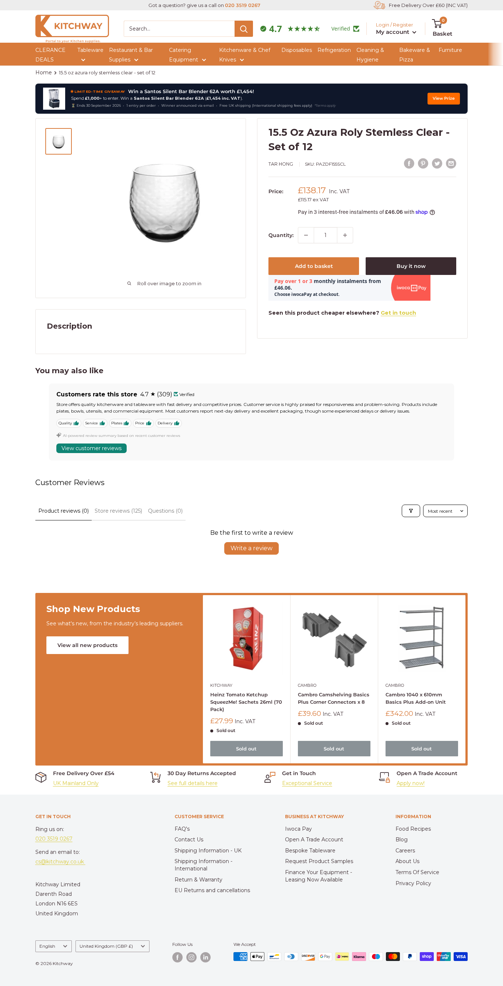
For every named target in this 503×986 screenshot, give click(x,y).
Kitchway (221, 685)
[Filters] (411, 511)
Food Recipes (413, 829)
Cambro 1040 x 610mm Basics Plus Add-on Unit (415, 697)
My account (393, 31)
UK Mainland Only (76, 783)
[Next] (465, 679)
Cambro (307, 685)
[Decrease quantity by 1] (306, 235)
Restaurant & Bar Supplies (131, 55)
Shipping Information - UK (208, 850)
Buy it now (411, 266)
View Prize (444, 98)
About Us (407, 861)
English (47, 946)
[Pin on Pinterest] (423, 163)
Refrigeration (334, 50)
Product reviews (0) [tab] (63, 511)
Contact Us (189, 839)
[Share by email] (451, 163)
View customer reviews (91, 448)
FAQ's (182, 829)
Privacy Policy (413, 883)
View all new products (87, 645)
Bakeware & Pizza (414, 55)
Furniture (450, 50)
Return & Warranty (198, 879)
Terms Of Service (417, 872)
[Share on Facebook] (409, 163)
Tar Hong (280, 164)
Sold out (246, 748)
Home (43, 72)
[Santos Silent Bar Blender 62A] (54, 99)
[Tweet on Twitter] (437, 163)
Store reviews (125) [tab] (118, 511)
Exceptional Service (307, 783)
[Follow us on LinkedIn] (205, 957)
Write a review (251, 548)
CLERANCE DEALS (50, 55)
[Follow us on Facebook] (177, 957)
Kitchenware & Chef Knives (244, 55)
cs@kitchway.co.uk (60, 861)
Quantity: (280, 235)
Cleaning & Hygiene (370, 55)
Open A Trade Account (314, 839)
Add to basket (314, 266)
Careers (405, 850)
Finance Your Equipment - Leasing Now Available (318, 876)
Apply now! (411, 783)
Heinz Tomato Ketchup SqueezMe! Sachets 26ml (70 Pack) (246, 701)
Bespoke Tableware (310, 850)
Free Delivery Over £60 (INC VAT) (428, 5)
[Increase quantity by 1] (345, 235)
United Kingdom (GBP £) (106, 946)
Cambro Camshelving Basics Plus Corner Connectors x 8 (333, 697)
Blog (401, 839)
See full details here (193, 783)
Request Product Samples (319, 861)
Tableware (90, 50)
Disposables (296, 50)
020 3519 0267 (242, 5)
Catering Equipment (183, 55)
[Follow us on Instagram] (191, 957)
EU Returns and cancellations (212, 890)
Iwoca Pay (298, 829)
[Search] (244, 29)
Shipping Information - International (203, 865)
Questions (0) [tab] (165, 511)
